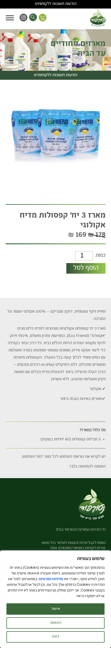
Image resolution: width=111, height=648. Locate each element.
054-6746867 (61, 548)
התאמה (55, 623)
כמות (101, 256)
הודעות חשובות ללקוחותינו (55, 4)
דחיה (55, 637)
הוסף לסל (86, 268)
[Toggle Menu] (10, 17)
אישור (55, 609)
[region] (55, 599)
